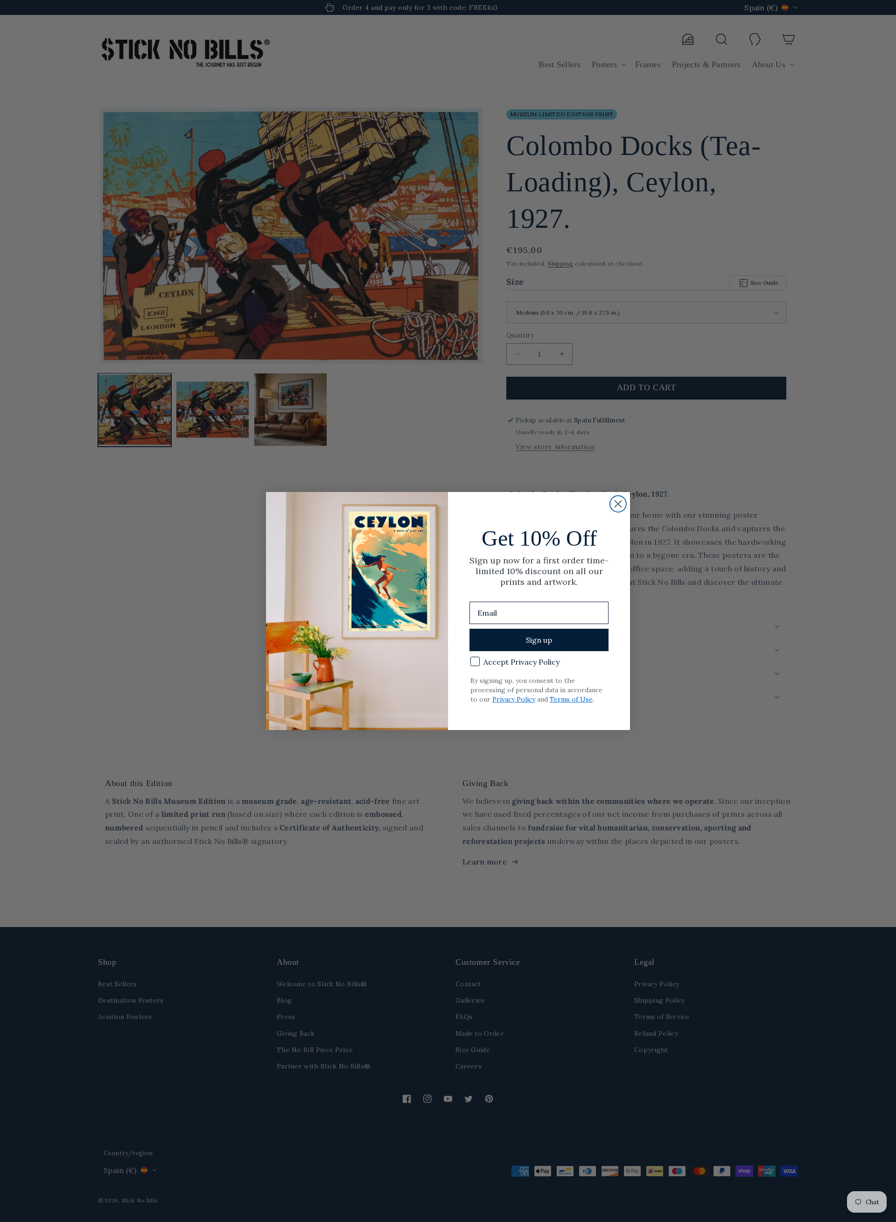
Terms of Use (571, 699)
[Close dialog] (618, 504)
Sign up (539, 640)
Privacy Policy (513, 699)
